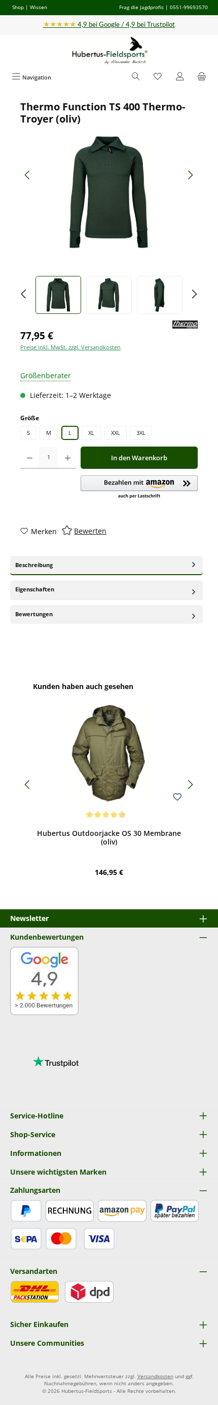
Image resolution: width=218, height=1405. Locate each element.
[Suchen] (136, 77)
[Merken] (177, 797)
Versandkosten (155, 1376)
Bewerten (90, 531)
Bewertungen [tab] (34, 614)
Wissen (38, 7)
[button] (139, 487)
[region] (109, 207)
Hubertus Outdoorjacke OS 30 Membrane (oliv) (109, 838)
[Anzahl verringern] (29, 458)
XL (91, 432)
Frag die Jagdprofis (141, 7)
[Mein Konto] (180, 77)
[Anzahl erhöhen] (67, 458)
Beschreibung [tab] (34, 565)
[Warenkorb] (202, 77)
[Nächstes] (190, 174)
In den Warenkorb (139, 457)
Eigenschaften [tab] (34, 589)
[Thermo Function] (185, 324)
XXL (115, 432)
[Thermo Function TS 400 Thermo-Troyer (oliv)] (109, 192)
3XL (141, 432)
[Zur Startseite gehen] (109, 51)
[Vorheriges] (27, 174)
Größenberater (45, 375)
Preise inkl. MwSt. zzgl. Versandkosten (70, 347)
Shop (18, 7)
